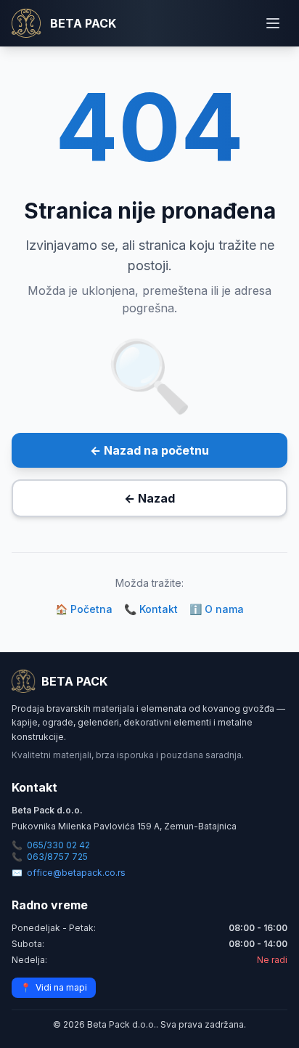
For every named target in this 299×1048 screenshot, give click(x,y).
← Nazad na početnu (149, 450)
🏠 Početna (83, 609)
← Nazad (149, 498)
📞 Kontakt (151, 609)
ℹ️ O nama (216, 609)
